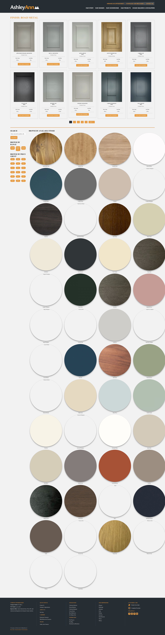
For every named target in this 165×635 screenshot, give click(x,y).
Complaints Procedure (135, 608)
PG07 (13, 163)
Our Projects (126, 8)
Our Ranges (99, 8)
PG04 (18, 159)
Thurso (100, 618)
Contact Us (149, 3)
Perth (100, 611)
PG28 (23, 172)
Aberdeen (101, 609)
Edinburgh (101, 607)
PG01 (12, 159)
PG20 (13, 172)
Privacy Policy (12, 629)
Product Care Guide (135, 605)
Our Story (89, 8)
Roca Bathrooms (72, 613)
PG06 (23, 159)
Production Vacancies (44, 617)
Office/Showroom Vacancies (45, 619)
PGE (12, 180)
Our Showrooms (112, 8)
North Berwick (102, 616)
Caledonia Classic (12, 148)
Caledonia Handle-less (18, 148)
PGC (23, 176)
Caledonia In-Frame (23, 148)
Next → (92, 122)
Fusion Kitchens (72, 607)
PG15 (18, 167)
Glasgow (100, 605)
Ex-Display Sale (72, 615)
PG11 (23, 163)
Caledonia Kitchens (73, 605)
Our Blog (71, 621)
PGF (18, 180)
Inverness (101, 615)
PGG (23, 180)
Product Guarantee (24, 629)
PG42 (18, 176)
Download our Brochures (74, 623)
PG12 (12, 167)
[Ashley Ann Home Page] (24, 10)
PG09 (18, 163)
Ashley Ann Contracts (44, 624)
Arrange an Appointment (115, 3)
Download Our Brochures (135, 3)
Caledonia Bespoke (73, 609)
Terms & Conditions (18, 629)
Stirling (100, 613)
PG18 (23, 167)
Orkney (100, 620)
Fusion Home (72, 611)
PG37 (12, 176)
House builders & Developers (143, 8)
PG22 (18, 172)
